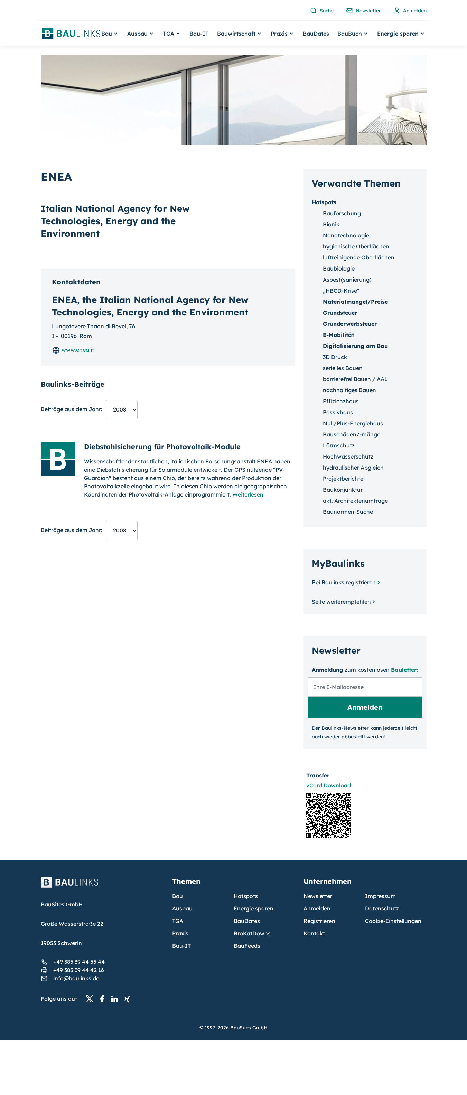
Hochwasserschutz (348, 456)
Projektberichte (343, 478)
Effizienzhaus (341, 401)
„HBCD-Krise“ (341, 290)
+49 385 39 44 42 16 (78, 969)
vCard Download (328, 785)
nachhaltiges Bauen (349, 390)
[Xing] (129, 998)
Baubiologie (339, 268)
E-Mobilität (338, 334)
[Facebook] (104, 998)
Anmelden (316, 908)
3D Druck (335, 356)
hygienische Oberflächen (356, 246)
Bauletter (404, 669)
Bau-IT (199, 33)
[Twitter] (91, 998)
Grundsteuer (340, 312)
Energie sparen (253, 908)
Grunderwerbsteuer (350, 323)
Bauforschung (342, 213)
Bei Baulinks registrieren (344, 582)
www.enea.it (77, 349)
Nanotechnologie (346, 235)
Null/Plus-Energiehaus (353, 423)
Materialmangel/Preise (355, 301)
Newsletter (317, 896)
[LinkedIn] (116, 998)
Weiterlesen (247, 494)
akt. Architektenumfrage (355, 500)
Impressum (380, 896)
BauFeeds (247, 945)
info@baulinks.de (76, 978)
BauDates (316, 33)
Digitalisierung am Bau (355, 345)
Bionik (331, 224)
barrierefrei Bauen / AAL (355, 379)
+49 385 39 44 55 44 (79, 961)
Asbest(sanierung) (347, 279)
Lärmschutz (339, 445)
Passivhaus (338, 412)
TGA (177, 920)
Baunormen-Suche (348, 511)
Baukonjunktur (343, 489)
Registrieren (319, 920)
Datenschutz (382, 908)
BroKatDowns (252, 933)
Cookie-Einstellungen (393, 920)
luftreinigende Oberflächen (358, 257)
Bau (177, 896)
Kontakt (314, 933)
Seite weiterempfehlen (341, 601)
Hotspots (324, 202)
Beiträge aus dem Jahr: (71, 409)
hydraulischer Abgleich (353, 467)
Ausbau (182, 908)
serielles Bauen (343, 368)
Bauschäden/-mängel (352, 434)
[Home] (102, 886)
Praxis (180, 933)
